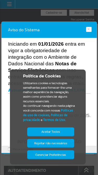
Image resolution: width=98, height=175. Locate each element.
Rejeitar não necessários (50, 143)
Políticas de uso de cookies (48, 112)
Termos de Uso (54, 120)
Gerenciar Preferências (50, 154)
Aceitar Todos (50, 131)
